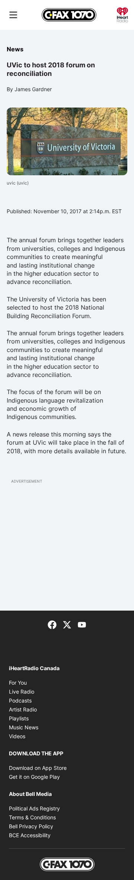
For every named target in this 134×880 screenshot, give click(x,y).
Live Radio (21, 691)
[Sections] (13, 14)
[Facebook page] (52, 624)
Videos (17, 736)
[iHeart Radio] (122, 14)
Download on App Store (38, 768)
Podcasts (20, 700)
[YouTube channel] (81, 624)
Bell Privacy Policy (31, 826)
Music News (23, 727)
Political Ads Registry (34, 808)
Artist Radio (23, 709)
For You (18, 682)
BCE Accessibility (30, 835)
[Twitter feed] (67, 624)
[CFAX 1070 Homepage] (69, 15)
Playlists (19, 718)
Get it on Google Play (34, 777)
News (15, 49)
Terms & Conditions (32, 817)
